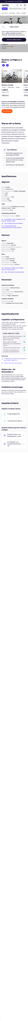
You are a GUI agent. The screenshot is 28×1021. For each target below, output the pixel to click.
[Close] (15, 1)
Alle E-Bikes (5, 13)
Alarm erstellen (7, 111)
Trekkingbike (12, 13)
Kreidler (18, 13)
